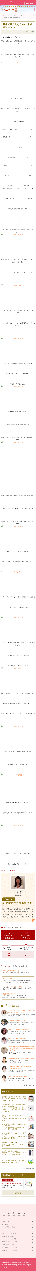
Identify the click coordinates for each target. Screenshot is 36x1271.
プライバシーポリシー (7, 1221)
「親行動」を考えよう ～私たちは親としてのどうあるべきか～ (21, 1067)
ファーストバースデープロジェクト (10, 1247)
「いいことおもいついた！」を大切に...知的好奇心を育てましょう (21, 1011)
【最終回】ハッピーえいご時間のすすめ (21, 1058)
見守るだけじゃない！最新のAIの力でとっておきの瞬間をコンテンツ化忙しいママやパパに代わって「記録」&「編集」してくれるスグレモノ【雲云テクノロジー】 (14, 1108)
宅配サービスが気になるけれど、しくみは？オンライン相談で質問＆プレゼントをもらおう (14, 1117)
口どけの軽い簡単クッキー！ (11, 994)
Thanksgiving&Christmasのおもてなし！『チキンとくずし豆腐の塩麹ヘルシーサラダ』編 (21, 1048)
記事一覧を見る (29, 1085)
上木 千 (18, 892)
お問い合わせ (5, 1224)
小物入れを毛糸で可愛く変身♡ (18, 1076)
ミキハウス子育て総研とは (8, 1227)
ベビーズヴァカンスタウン (8, 1244)
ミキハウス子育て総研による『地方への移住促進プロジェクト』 (14, 1161)
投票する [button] (18, 1193)
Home (4, 16)
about (21, 4)
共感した (26, 935)
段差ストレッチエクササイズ (17, 1038)
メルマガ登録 (29, 4)
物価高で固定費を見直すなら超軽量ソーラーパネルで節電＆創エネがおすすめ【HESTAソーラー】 (14, 1152)
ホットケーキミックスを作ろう (12, 986)
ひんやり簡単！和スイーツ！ (11, 971)
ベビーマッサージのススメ (16, 1020)
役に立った (9, 935)
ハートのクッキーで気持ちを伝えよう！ (21, 1029)
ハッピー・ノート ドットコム (9, 1233)
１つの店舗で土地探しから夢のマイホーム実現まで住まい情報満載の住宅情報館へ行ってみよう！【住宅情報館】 (14, 1126)
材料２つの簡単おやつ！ (10, 978)
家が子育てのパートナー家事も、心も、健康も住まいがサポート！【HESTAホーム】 (14, 1144)
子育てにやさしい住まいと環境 (9, 1242)
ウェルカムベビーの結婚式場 (9, 1239)
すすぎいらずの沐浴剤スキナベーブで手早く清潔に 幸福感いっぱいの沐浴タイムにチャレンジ (14, 1098)
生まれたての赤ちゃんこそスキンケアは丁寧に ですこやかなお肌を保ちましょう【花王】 (14, 1135)
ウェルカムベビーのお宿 (8, 1236)
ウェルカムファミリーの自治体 (9, 1250)
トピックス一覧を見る (27, 1168)
